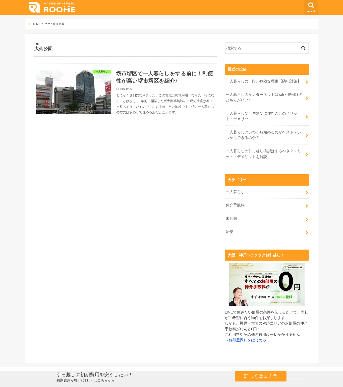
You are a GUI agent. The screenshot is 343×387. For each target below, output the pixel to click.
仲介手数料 (235, 205)
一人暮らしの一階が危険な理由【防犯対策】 (263, 81)
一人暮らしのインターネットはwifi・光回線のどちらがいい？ (264, 97)
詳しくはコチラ (260, 376)
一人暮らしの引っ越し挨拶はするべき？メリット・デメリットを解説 (263, 154)
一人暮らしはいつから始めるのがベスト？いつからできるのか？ (263, 135)
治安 (229, 232)
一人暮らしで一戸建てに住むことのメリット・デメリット (261, 116)
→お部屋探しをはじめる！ (247, 340)
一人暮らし (235, 192)
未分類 (231, 218)
